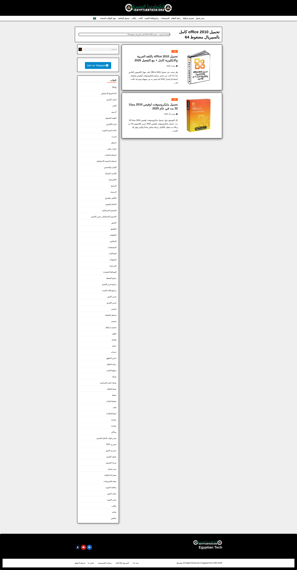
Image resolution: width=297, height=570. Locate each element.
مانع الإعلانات (111, 414)
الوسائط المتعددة (109, 272)
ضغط (114, 395)
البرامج (113, 186)
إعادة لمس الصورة (109, 130)
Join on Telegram (96, 65)
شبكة (114, 377)
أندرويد (113, 112)
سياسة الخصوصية (105, 563)
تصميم (113, 321)
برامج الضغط (111, 278)
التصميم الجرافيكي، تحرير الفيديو (103, 217)
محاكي (113, 432)
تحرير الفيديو (111, 303)
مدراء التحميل (111, 463)
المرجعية (113, 266)
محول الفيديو (111, 457)
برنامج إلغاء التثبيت (151, 18)
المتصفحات (165, 18)
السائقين (113, 241)
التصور (113, 223)
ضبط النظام (111, 389)
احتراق (113, 143)
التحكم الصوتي (110, 204)
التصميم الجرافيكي (109, 210)
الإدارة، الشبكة (110, 173)
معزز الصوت (111, 500)
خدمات (113, 352)
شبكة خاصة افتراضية (108, 383)
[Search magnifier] (80, 49)
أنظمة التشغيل (110, 118)
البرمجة (113, 192)
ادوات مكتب (111, 149)
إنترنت (113, 137)
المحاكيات (112, 254)
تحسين (113, 309)
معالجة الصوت (110, 487)
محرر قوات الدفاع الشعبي (106, 438)
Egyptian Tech (210, 547)
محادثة (113, 426)
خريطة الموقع (80, 563)
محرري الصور (111, 451)
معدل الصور (111, 494)
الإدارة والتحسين (110, 167)
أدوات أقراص (111, 100)
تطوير (114, 334)
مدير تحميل (200, 18)
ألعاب (140, 18)
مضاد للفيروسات (109, 481)
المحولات (112, 260)
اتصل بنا (91, 563)
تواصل (113, 340)
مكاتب (133, 18)
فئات (114, 407)
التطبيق (113, 229)
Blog (114, 87)
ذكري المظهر (111, 358)
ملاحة (114, 512)
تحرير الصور (111, 297)
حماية (114, 346)
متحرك (113, 420)
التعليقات (112, 235)
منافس (113, 518)
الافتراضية (112, 180)
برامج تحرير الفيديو (109, 284)
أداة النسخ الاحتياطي (108, 93)
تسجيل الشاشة (124, 18)
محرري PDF (111, 444)
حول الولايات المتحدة (108, 18)
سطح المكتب (111, 370)
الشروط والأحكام (122, 563)
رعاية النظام (176, 18)
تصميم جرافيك (188, 18)
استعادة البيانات (110, 155)
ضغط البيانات (111, 401)
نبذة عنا (136, 563)
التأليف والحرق (110, 198)
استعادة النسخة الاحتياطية (106, 161)
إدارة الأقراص (111, 124)
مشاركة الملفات (110, 475)
